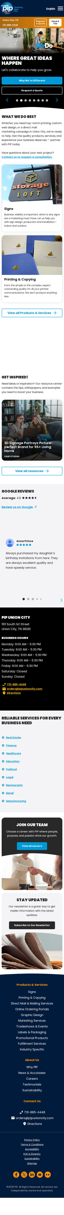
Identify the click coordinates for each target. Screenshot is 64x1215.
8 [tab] (47, 100)
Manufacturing (16, 801)
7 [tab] (43, 100)
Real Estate (13, 737)
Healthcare (13, 753)
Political (11, 769)
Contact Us (32, 1101)
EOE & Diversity (32, 1154)
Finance (11, 745)
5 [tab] (34, 100)
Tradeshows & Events (32, 1026)
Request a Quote (40, 22)
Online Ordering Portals (32, 1009)
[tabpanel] (32, 68)
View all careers (32, 846)
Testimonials (32, 1084)
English (50, 8)
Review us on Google (17, 507)
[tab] (23, 599)
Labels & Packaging (32, 1032)
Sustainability (32, 1090)
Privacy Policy (32, 1140)
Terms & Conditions (32, 1144)
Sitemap (32, 1163)
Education (13, 761)
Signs (8, 208)
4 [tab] (30, 100)
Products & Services (32, 985)
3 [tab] (25, 100)
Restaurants (14, 785)
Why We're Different (32, 80)
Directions (14, 693)
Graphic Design (32, 1015)
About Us (32, 1060)
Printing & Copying (20, 279)
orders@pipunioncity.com (24, 689)
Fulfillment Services (32, 1043)
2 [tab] (21, 100)
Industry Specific (32, 1049)
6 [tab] (38, 100)
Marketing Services (32, 1021)
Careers (32, 1079)
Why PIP (32, 1067)
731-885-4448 (10, 24)
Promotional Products (32, 1038)
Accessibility (32, 1149)
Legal (9, 777)
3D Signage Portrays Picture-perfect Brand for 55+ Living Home (28, 447)
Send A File (55, 22)
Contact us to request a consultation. (27, 157)
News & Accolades (32, 1073)
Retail (10, 793)
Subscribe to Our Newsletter (32, 925)
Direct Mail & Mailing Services (32, 1003)
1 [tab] (17, 100)
